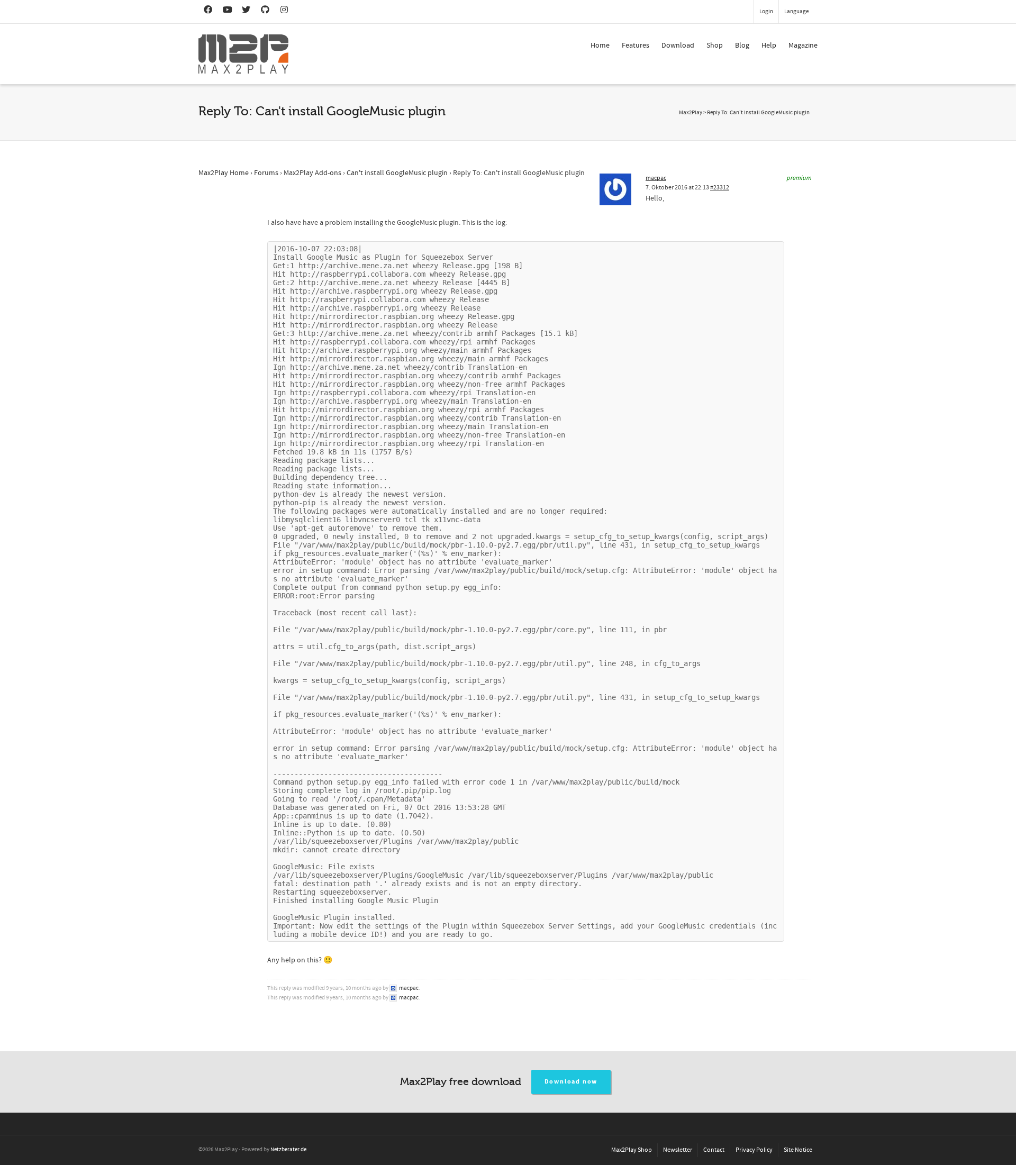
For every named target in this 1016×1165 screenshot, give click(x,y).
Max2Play (690, 112)
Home (600, 45)
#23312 (719, 188)
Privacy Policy (754, 1150)
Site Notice (798, 1150)
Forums (266, 173)
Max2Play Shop (631, 1150)
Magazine (803, 45)
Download (677, 45)
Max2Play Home (223, 173)
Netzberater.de (288, 1149)
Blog (742, 45)
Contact (713, 1150)
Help (768, 45)
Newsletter (677, 1150)
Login (766, 11)
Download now (571, 1081)
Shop (714, 45)
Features (635, 45)
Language (796, 11)
